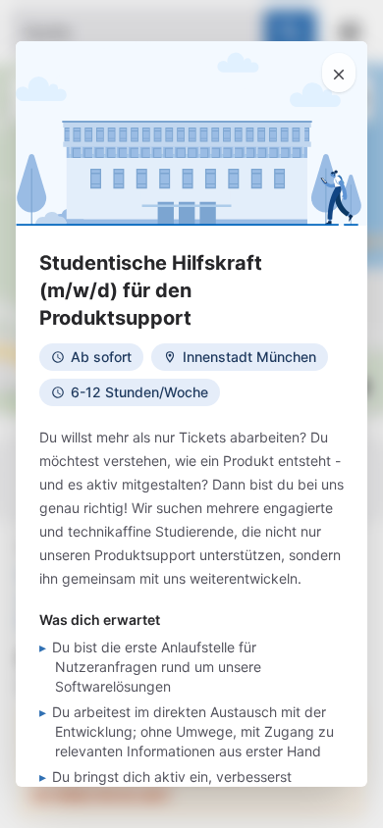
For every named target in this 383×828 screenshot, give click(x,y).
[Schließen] (339, 72)
